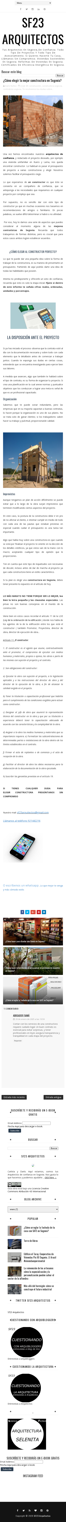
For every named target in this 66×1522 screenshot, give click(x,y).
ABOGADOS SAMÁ (21, 1015)
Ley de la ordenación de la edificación (22, 620)
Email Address (15, 1123)
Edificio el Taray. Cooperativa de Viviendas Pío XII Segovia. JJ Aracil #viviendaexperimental (40, 1257)
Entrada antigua (53, 1097)
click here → (51, 1177)
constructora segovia (52, 85)
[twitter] (26, 9)
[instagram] (32, 9)
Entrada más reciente (14, 1097)
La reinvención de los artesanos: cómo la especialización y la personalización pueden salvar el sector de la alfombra (31, 1273)
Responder (18, 1041)
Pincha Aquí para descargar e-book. (25, 1126)
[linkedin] (38, 9)
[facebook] (20, 9)
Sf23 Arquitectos (16, 1312)
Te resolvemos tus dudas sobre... (37, 89)
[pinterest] (44, 9)
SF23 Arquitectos (33, 30)
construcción (35, 85)
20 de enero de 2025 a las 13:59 (30, 1019)
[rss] (29, 1510)
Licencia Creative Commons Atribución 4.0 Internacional (28, 1190)
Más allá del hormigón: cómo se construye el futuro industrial (39, 1287)
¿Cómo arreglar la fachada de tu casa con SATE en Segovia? (29, 1000)
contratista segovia (12, 89)
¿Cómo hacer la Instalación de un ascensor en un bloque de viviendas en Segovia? (32, 969)
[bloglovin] (35, 1510)
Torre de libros (31, 1241)
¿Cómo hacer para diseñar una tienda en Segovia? (25, 941)
